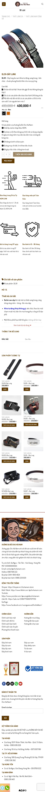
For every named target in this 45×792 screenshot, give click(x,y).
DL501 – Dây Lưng (29, 383)
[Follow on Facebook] (4, 684)
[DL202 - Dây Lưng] (33, 404)
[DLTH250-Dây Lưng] (11, 477)
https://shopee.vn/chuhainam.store (20, 587)
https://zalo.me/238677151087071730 (22, 599)
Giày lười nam (6, 642)
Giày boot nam (7, 651)
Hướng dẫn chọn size (31, 624)
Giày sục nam (29, 642)
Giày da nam (6, 645)
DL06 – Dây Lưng (29, 455)
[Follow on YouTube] (20, 684)
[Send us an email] (12, 684)
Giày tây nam (6, 648)
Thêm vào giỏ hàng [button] (9, 425)
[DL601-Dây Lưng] (11, 369)
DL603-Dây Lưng (7, 455)
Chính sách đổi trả (8, 621)
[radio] (4, 113)
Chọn (4, 389)
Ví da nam (28, 651)
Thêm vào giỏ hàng (23, 154)
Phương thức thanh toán (10, 630)
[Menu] (4, 4)
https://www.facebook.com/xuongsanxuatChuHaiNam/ (22, 605)
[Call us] (16, 684)
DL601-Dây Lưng (7, 383)
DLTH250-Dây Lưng (8, 491)
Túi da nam (28, 648)
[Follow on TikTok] (8, 684)
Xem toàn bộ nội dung (21, 325)
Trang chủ (6, 16)
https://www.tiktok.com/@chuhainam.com (26, 590)
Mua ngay (8, 161)
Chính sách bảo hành (9, 624)
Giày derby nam (29, 645)
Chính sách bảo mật (9, 618)
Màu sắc (4, 110)
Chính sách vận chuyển (10, 627)
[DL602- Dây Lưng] (11, 405)
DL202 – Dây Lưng (29, 418)
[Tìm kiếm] (42, 4)
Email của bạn (7, 707)
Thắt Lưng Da (18, 16)
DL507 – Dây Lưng (29, 491)
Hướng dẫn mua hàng (31, 618)
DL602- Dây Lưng (7, 419)
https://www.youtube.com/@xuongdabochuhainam (20, 596)
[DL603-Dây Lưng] (11, 441)
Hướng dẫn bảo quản (31, 621)
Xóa (42, 108)
